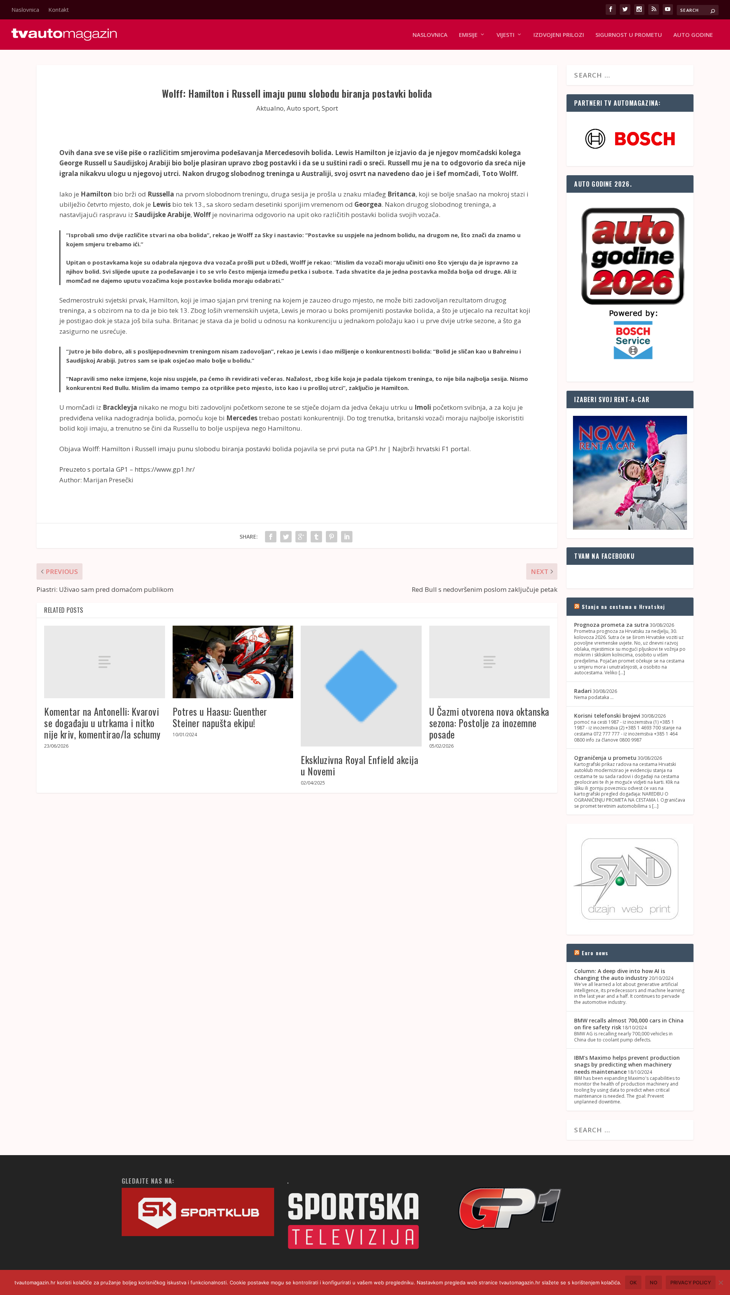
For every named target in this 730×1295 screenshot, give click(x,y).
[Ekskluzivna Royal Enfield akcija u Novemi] (361, 686)
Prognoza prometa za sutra (611, 624)
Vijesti (505, 35)
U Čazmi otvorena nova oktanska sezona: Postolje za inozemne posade (489, 722)
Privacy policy (690, 1282)
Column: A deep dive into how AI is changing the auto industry (619, 974)
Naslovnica (25, 9)
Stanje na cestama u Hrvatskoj (623, 606)
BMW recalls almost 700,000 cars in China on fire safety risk (629, 1024)
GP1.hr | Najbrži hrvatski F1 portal (417, 448)
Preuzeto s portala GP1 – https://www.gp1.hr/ (127, 469)
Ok (633, 1282)
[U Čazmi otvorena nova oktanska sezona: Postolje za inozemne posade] (489, 662)
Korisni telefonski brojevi (607, 715)
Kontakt (58, 9)
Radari (583, 690)
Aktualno (270, 108)
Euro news (595, 953)
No (653, 1282)
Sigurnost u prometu (628, 35)
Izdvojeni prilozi (558, 35)
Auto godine (693, 35)
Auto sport (303, 108)
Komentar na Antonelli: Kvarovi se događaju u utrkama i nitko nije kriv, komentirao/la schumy (102, 722)
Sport (330, 108)
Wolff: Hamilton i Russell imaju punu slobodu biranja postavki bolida (187, 448)
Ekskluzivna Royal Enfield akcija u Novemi (359, 765)
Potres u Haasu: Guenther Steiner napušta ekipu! (220, 717)
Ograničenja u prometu (605, 757)
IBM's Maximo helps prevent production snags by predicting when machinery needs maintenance (627, 1064)
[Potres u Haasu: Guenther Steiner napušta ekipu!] (233, 662)
